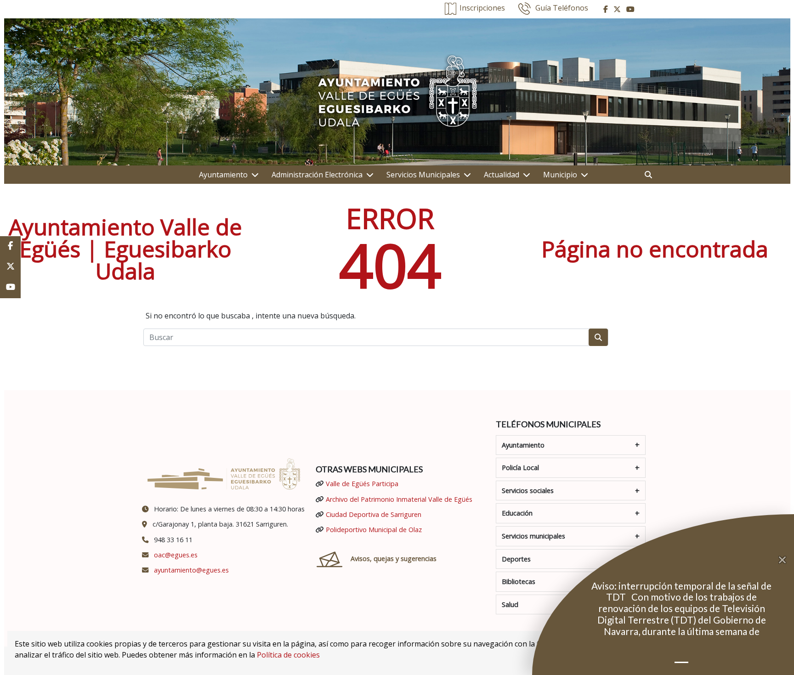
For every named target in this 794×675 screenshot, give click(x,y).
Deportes (516, 559)
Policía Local (520, 467)
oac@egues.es (176, 554)
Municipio (560, 175)
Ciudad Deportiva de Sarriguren (373, 514)
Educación (517, 513)
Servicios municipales (533, 536)
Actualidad (501, 175)
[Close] (786, 560)
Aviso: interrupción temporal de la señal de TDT (681, 591)
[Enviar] (598, 337)
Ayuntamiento (223, 175)
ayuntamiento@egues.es (191, 570)
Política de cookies (288, 655)
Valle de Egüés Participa (362, 483)
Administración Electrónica (317, 175)
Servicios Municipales (423, 175)
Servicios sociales (528, 490)
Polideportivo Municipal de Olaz (374, 529)
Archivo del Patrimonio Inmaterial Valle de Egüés (399, 499)
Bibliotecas (518, 581)
